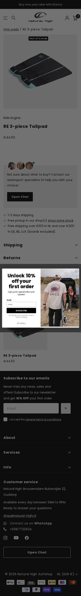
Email (8, 300)
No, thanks (21, 323)
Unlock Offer (21, 310)
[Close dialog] (76, 271)
